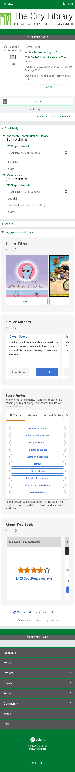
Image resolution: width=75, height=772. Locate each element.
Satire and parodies (37, 456)
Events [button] (8, 683)
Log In (69, 3)
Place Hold (39, 101)
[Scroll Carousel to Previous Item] (7, 249)
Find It (26, 301)
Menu (10, 4)
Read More (19, 372)
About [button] (7, 714)
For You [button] (8, 693)
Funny (37, 463)
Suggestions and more (19, 232)
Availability (11, 128)
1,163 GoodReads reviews (33, 578)
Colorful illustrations (37, 478)
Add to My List (37, 109)
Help (7, 724)
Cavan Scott (18, 336)
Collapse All (62, 116)
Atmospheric (38, 471)
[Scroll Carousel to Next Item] (15, 249)
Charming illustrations (37, 485)
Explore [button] (8, 673)
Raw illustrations (37, 492)
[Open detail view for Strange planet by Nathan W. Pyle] (27, 276)
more (49, 87)
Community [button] (11, 703)
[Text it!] (65, 152)
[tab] (15, 415)
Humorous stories (37, 449)
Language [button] (10, 652)
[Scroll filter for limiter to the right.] (66, 415)
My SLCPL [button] (10, 663)
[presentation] (27, 276)
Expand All (43, 116)
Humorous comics (37, 428)
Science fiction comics (38, 435)
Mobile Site (37, 763)
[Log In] (63, 3)
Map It (9, 224)
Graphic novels (37, 442)
